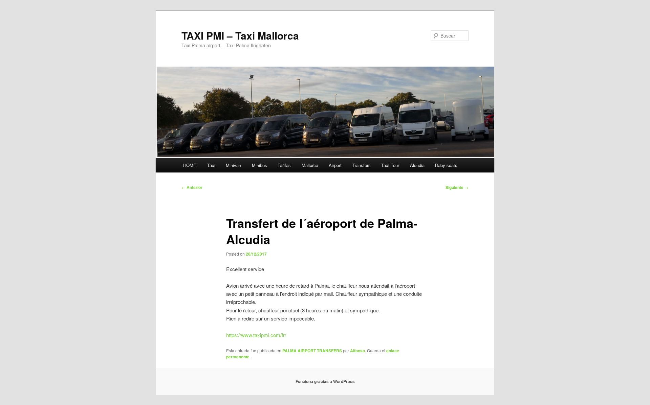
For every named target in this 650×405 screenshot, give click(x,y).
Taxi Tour (390, 165)
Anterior (191, 187)
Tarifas (284, 165)
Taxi (211, 165)
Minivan (233, 165)
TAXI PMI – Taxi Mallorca (240, 35)
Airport (335, 165)
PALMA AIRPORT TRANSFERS (312, 351)
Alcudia (417, 165)
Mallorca (310, 165)
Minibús (259, 165)
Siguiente (457, 187)
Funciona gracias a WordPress (325, 381)
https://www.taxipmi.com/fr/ (256, 334)
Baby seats (446, 165)
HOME (189, 165)
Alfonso (357, 351)
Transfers (361, 165)
